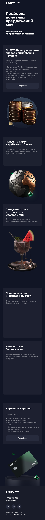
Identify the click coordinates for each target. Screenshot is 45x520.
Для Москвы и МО (11, 500)
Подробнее (22, 86)
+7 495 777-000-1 (12, 498)
